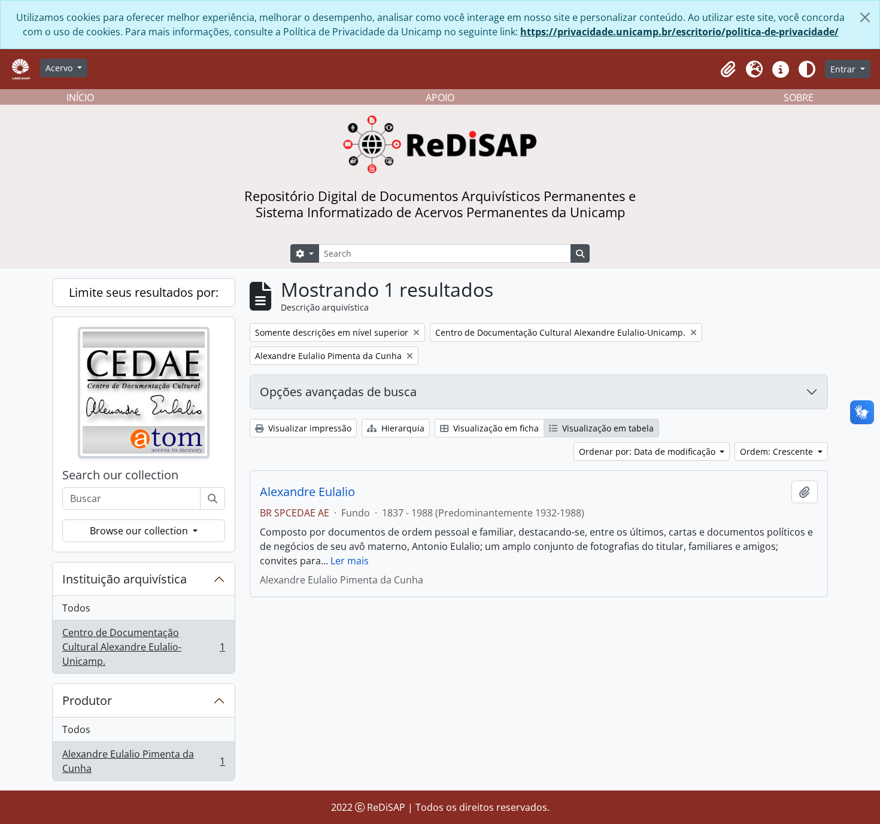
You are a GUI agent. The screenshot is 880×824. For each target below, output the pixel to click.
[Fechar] (865, 17)
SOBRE (799, 97)
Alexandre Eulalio (307, 492)
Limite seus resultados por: (144, 292)
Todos (76, 608)
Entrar (844, 69)
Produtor (87, 700)
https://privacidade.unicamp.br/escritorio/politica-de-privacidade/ (679, 31)
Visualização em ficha (495, 428)
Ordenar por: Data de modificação (648, 451)
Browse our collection (140, 530)
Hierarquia (401, 428)
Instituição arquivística (124, 579)
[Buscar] (212, 498)
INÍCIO (80, 97)
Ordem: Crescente (777, 451)
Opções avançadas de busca (338, 392)
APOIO (440, 97)
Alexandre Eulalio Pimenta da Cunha (143, 761)
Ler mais (349, 560)
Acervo (60, 68)
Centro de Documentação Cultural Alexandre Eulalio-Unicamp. (143, 647)
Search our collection (120, 475)
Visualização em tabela (607, 428)
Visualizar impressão (308, 428)
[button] (728, 69)
